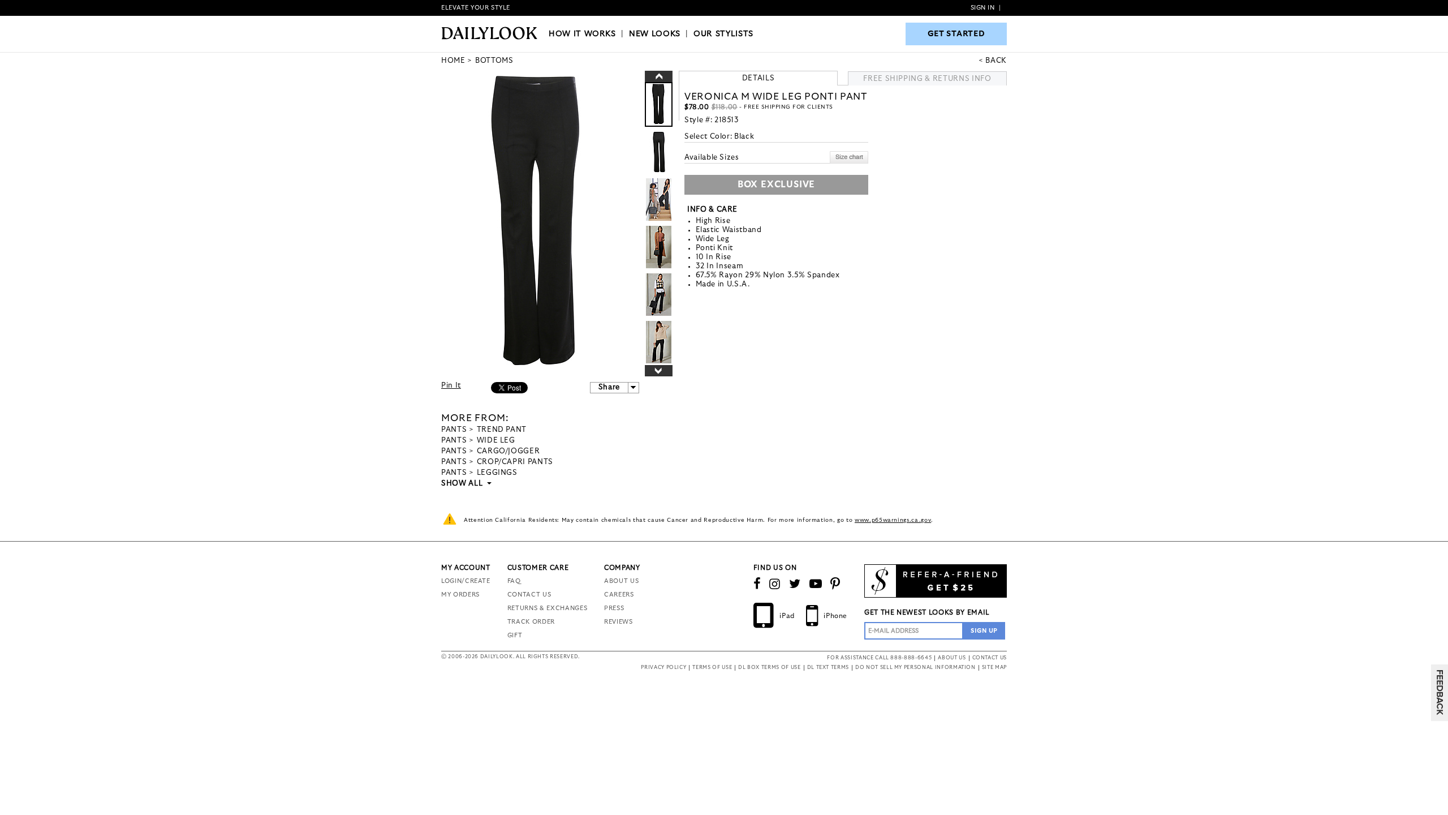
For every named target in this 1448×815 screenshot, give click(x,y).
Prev (659, 76)
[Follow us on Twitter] (795, 584)
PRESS (614, 608)
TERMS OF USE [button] (712, 667)
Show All (462, 483)
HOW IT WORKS (582, 34)
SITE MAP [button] (994, 667)
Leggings (497, 473)
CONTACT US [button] (989, 657)
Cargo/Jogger (508, 451)
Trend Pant (502, 430)
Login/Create (465, 581)
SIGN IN (983, 8)
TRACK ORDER (531, 622)
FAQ (514, 581)
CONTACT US (529, 594)
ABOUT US (621, 581)
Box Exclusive (776, 184)
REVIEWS (618, 622)
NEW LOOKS (654, 34)
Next (659, 370)
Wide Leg (496, 440)
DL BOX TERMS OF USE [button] (769, 667)
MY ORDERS (460, 594)
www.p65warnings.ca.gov (893, 520)
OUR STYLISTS (723, 34)
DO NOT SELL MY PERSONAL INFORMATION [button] (915, 667)
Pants (454, 430)
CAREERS (619, 594)
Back (996, 61)
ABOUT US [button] (952, 657)
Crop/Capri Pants (515, 462)
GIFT (515, 635)
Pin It (451, 385)
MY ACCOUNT (465, 567)
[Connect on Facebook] (757, 584)
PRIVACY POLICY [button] (663, 667)
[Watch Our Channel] (815, 584)
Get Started (956, 34)
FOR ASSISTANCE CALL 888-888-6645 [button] (879, 657)
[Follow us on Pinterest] (835, 584)
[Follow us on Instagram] (775, 584)
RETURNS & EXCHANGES (547, 608)
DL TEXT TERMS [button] (828, 667)
